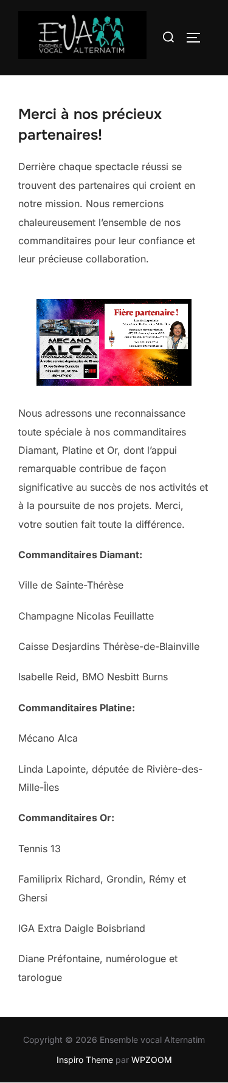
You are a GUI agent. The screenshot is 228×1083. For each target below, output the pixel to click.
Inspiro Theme (85, 1059)
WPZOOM (151, 1059)
